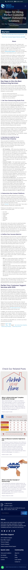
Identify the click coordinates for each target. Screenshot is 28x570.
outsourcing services (16, 326)
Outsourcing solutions (10, 51)
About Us (17, 553)
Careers (3, 559)
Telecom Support (5, 542)
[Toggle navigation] (25, 6)
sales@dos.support (19, 1)
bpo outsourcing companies (21, 325)
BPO (10, 325)
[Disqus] (14, 346)
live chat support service (15, 307)
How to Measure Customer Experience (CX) (13, 439)
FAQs (16, 557)
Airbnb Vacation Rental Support (8, 546)
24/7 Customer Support (6, 537)
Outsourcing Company (6, 326)
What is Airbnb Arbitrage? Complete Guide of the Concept (13, 398)
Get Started (3, 555)
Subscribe (24, 513)
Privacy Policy (4, 557)
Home (3, 23)
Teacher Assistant (5, 544)
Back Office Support (5, 539)
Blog (6, 23)
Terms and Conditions (6, 553)
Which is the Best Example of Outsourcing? (10, 480)
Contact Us (17, 561)
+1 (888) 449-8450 (9, 1)
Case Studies (18, 559)
